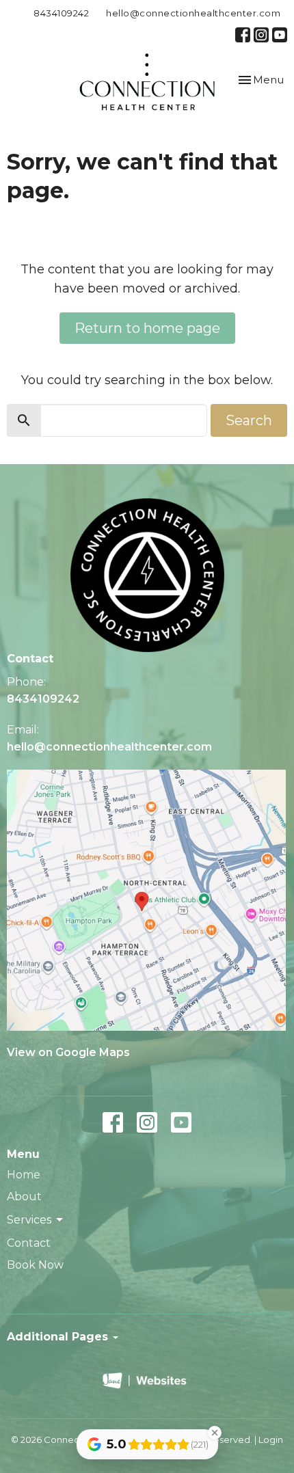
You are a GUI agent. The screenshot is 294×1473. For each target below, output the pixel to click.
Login (270, 1440)
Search (249, 420)
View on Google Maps (68, 1052)
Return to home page (147, 328)
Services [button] (29, 1219)
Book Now (35, 1264)
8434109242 (61, 13)
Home (23, 1174)
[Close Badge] (215, 1433)
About (24, 1196)
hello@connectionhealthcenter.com (193, 13)
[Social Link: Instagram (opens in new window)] (261, 34)
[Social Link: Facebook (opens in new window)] (242, 34)
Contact (29, 1242)
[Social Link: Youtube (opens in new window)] (279, 34)
